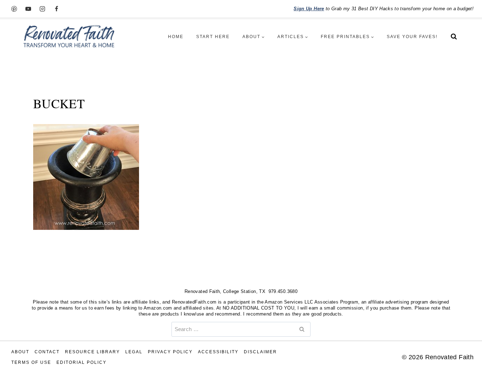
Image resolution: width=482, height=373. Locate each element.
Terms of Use (31, 362)
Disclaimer (260, 351)
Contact (47, 351)
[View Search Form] (453, 36)
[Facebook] (56, 8)
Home (175, 36)
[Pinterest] (14, 8)
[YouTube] (28, 8)
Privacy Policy (170, 351)
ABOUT (20, 351)
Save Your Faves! (412, 36)
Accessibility (218, 351)
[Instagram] (42, 8)
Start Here (213, 36)
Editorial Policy (81, 362)
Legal (134, 351)
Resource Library (92, 351)
